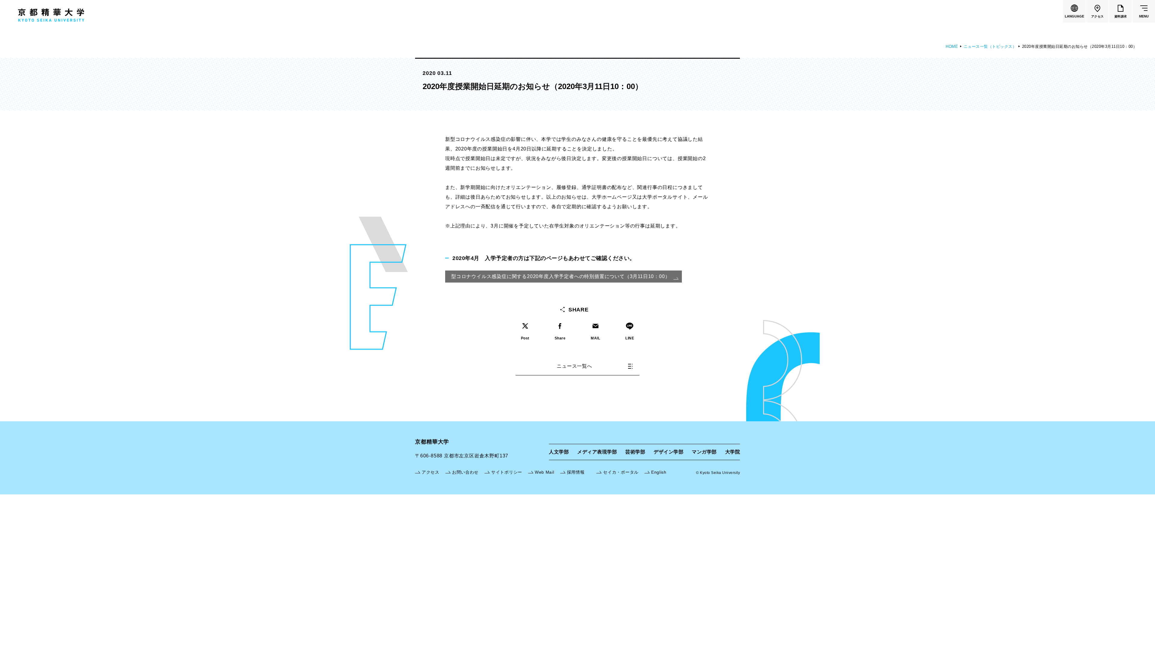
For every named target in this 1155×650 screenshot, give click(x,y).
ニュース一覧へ (574, 366)
